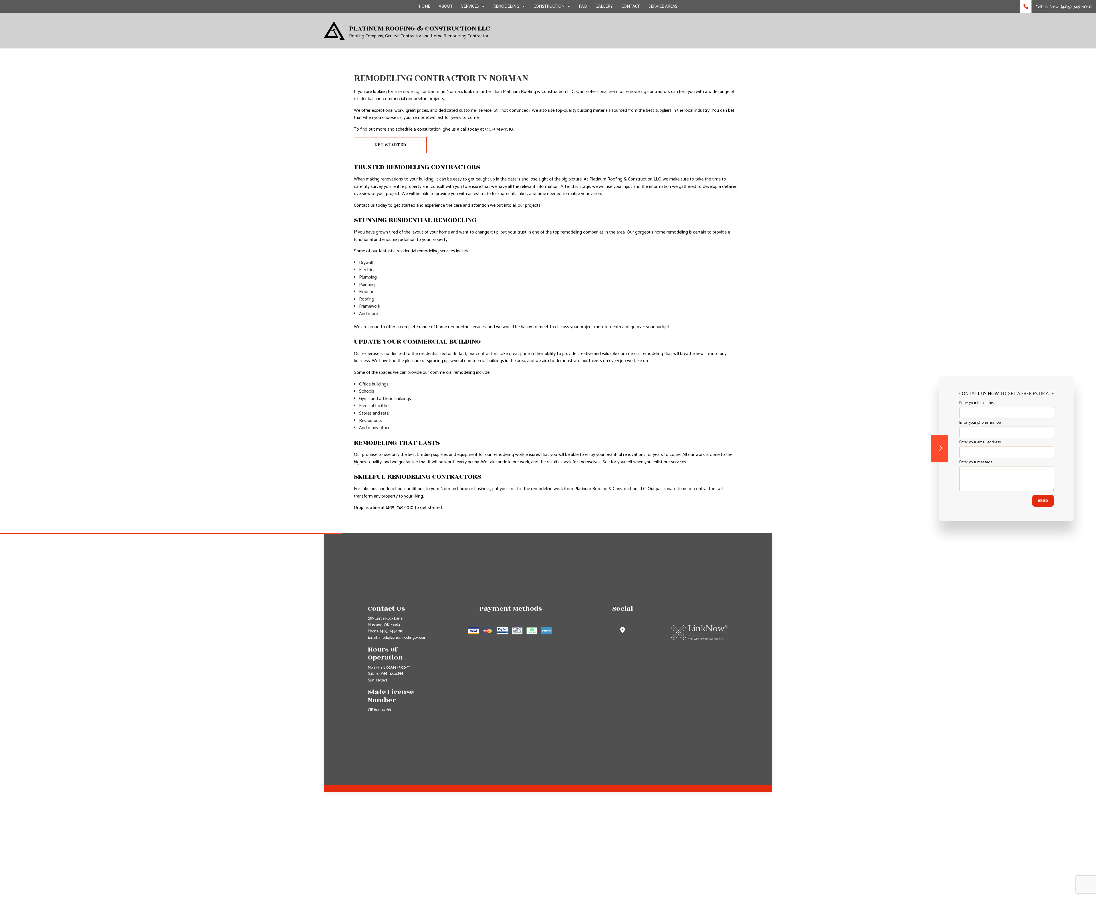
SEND (1043, 501)
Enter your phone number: (981, 423)
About (446, 6)
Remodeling (506, 6)
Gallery (604, 6)
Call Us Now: (1063, 7)
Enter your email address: (980, 443)
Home (424, 6)
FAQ (583, 6)
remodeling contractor (419, 92)
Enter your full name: (976, 403)
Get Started (390, 145)
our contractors (483, 354)
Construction (549, 6)
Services (470, 6)
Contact (630, 6)
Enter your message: (976, 462)
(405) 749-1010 (391, 631)
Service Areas (662, 6)
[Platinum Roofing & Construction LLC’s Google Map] (622, 631)
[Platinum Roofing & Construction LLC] (334, 30)
